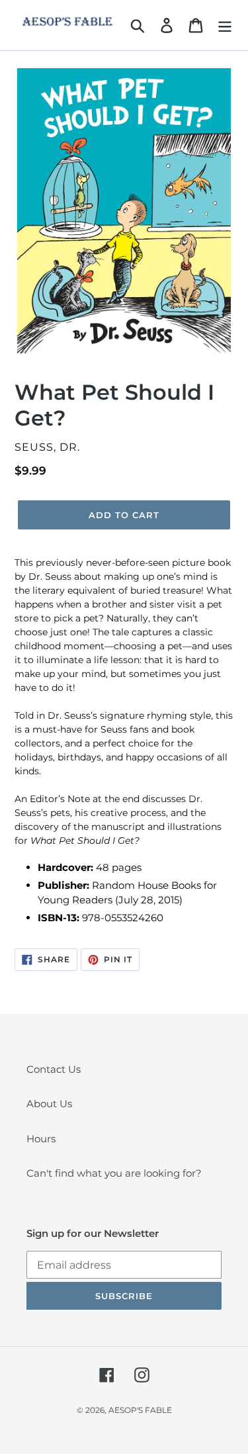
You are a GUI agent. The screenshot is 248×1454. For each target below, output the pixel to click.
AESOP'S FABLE (140, 1410)
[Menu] (224, 25)
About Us (49, 1103)
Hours (41, 1138)
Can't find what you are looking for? (114, 1173)
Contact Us (53, 1069)
